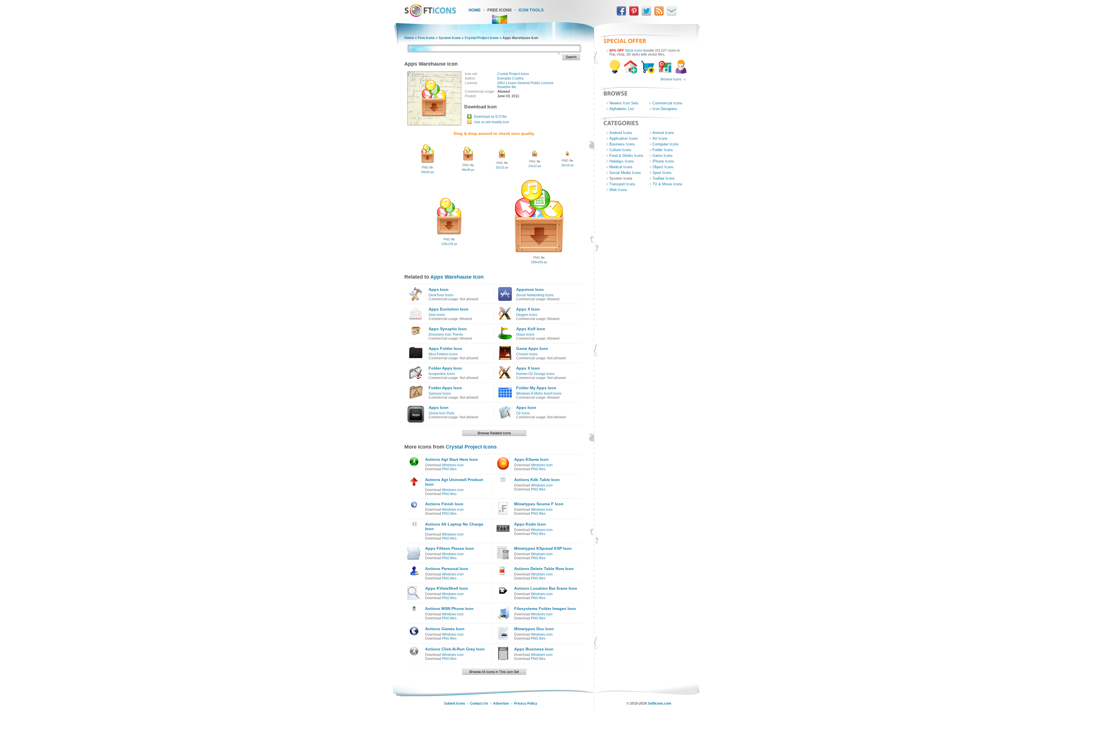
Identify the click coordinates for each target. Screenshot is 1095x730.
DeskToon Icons (441, 295)
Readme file (506, 87)
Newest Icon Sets (624, 103)
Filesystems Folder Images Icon (545, 608)
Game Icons (662, 155)
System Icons (450, 38)
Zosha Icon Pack (441, 413)
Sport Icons (662, 173)
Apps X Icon (528, 309)
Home (474, 10)
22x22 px (534, 166)
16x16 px (567, 165)
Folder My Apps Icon (536, 388)
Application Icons (623, 138)
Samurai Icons (440, 394)
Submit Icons (454, 703)
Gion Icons (437, 315)
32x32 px (502, 167)
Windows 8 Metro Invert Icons (538, 394)
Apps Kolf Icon (530, 329)
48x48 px (468, 169)
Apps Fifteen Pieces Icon (449, 548)
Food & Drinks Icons (626, 155)
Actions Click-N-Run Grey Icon (455, 649)
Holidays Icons (621, 161)
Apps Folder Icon (445, 348)
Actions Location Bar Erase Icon (545, 588)
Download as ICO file (490, 117)
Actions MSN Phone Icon (449, 608)
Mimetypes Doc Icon (534, 628)
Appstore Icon (530, 289)
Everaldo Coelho (510, 78)
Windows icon (453, 465)
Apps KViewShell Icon (446, 588)
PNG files (449, 469)
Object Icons (663, 167)
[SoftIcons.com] (430, 15)
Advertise (501, 703)
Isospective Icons (442, 374)
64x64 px (427, 172)
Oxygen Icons (526, 315)
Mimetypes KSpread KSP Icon (543, 548)
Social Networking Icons (534, 295)
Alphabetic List (621, 109)
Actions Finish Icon (444, 504)
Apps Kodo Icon (530, 524)
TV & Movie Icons (667, 184)
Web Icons (618, 190)
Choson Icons (527, 354)
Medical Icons (620, 167)
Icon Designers (664, 109)
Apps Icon (439, 289)
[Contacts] (671, 14)
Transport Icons (622, 184)
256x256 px (539, 262)
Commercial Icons (667, 103)
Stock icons (633, 50)
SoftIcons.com (659, 703)
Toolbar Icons (663, 178)
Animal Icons (663, 133)
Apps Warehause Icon (457, 277)
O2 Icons (523, 413)
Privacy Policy (525, 703)
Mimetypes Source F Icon (538, 504)
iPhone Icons (663, 161)
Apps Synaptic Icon (448, 329)
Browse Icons (671, 79)
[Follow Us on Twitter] (646, 14)
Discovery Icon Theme (446, 334)
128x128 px (449, 244)
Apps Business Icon (533, 649)
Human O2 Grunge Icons (535, 374)
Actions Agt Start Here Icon (451, 459)
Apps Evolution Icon (449, 309)
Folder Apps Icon (445, 368)
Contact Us (479, 703)
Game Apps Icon (532, 348)
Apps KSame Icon (531, 459)
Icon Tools (531, 10)
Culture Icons (620, 150)
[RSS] (659, 14)
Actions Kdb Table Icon (537, 479)
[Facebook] (621, 14)
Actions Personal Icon (446, 568)
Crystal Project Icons (482, 38)
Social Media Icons (625, 173)
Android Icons (620, 133)
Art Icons (660, 138)
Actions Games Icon (445, 628)
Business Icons (622, 144)
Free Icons (499, 10)
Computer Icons (665, 144)
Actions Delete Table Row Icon (544, 568)
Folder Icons (662, 150)
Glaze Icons (525, 334)
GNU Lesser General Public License (525, 83)
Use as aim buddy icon (491, 122)
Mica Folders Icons (443, 354)
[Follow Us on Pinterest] (634, 14)
